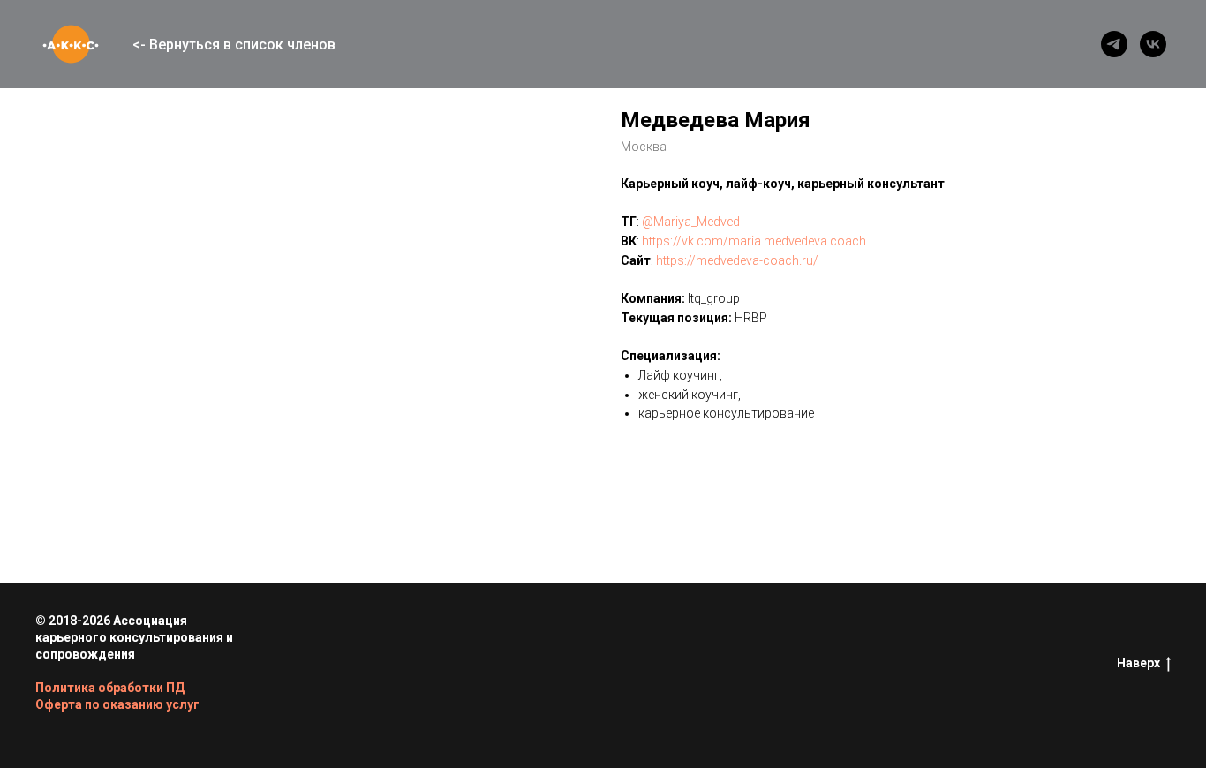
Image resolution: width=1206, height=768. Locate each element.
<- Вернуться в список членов (233, 44)
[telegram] (1114, 44)
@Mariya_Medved (691, 222)
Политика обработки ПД (110, 688)
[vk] (1153, 44)
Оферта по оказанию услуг (117, 704)
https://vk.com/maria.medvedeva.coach (754, 241)
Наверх (1138, 663)
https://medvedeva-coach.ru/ (737, 260)
